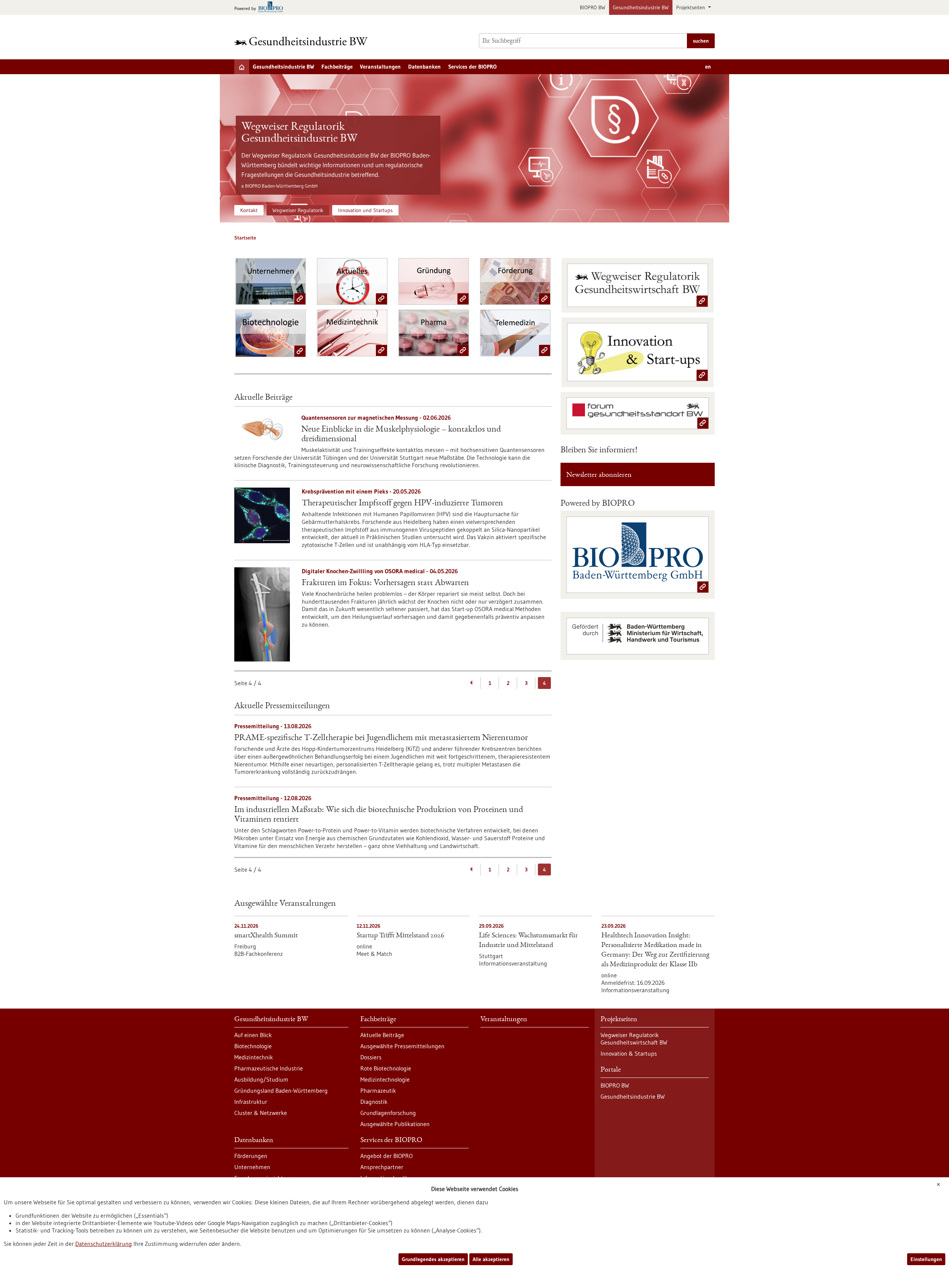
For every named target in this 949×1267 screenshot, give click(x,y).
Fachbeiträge (337, 66)
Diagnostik (373, 1101)
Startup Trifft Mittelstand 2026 (400, 936)
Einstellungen (926, 1259)
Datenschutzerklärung (103, 1243)
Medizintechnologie (385, 1079)
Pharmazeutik (378, 1090)
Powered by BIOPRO (598, 503)
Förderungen (250, 1155)
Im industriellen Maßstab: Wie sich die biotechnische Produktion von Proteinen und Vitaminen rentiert (378, 815)
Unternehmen (252, 1167)
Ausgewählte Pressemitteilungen (402, 1046)
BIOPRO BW (592, 7)
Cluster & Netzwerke (260, 1112)
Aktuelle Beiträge (382, 1035)
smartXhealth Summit (266, 936)
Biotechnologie (253, 1046)
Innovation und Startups (365, 210)
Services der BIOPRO (472, 66)
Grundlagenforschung (388, 1112)
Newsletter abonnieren (599, 475)
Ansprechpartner (381, 1167)
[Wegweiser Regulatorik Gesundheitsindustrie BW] (474, 148)
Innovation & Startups (629, 1053)
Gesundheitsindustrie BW (641, 7)
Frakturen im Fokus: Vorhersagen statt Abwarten (385, 583)
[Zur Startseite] (302, 40)
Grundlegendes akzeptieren (433, 1259)
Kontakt (249, 210)
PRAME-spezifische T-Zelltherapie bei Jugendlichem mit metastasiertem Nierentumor (381, 738)
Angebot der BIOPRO (386, 1155)
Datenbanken (424, 66)
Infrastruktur (250, 1101)
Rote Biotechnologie (385, 1068)
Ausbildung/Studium (261, 1079)
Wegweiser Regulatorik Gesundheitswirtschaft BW (634, 1038)
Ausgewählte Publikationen (395, 1124)
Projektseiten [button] (691, 7)
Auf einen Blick (253, 1035)
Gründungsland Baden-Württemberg (281, 1090)
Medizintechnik (253, 1057)
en (708, 66)
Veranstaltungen (380, 66)
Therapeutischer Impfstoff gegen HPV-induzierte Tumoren (402, 503)
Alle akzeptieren (491, 1259)
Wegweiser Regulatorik (297, 210)
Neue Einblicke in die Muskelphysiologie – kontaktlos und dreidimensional (401, 434)
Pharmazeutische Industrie (268, 1068)
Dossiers (370, 1057)
